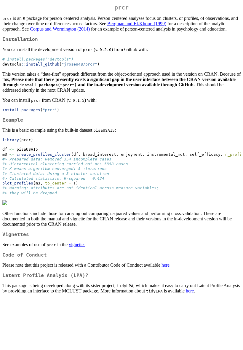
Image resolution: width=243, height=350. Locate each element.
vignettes (77, 244)
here (166, 265)
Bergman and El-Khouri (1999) (136, 23)
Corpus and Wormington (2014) (60, 28)
